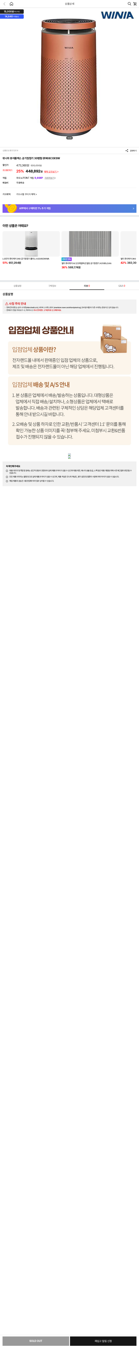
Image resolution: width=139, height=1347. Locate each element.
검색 (129, 4)
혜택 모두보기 (50, 171)
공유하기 (133, 151)
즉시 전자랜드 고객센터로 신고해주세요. (48, 310)
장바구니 (134, 4)
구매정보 (52, 285)
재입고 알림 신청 (103, 1341)
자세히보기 (49, 178)
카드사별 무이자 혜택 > (26, 194)
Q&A (121, 285)
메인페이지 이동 (11, 3)
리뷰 (87, 285)
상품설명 (17, 285)
